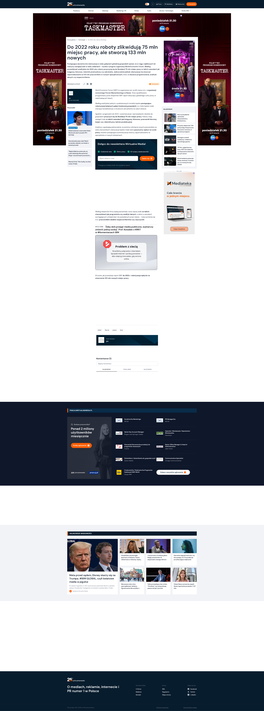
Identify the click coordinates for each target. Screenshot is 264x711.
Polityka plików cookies (190, 707)
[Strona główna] (76, 4)
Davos (107, 330)
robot (99, 330)
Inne (121, 330)
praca (115, 330)
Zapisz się (145, 158)
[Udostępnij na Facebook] (88, 84)
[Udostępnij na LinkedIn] (91, 84)
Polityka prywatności (162, 707)
